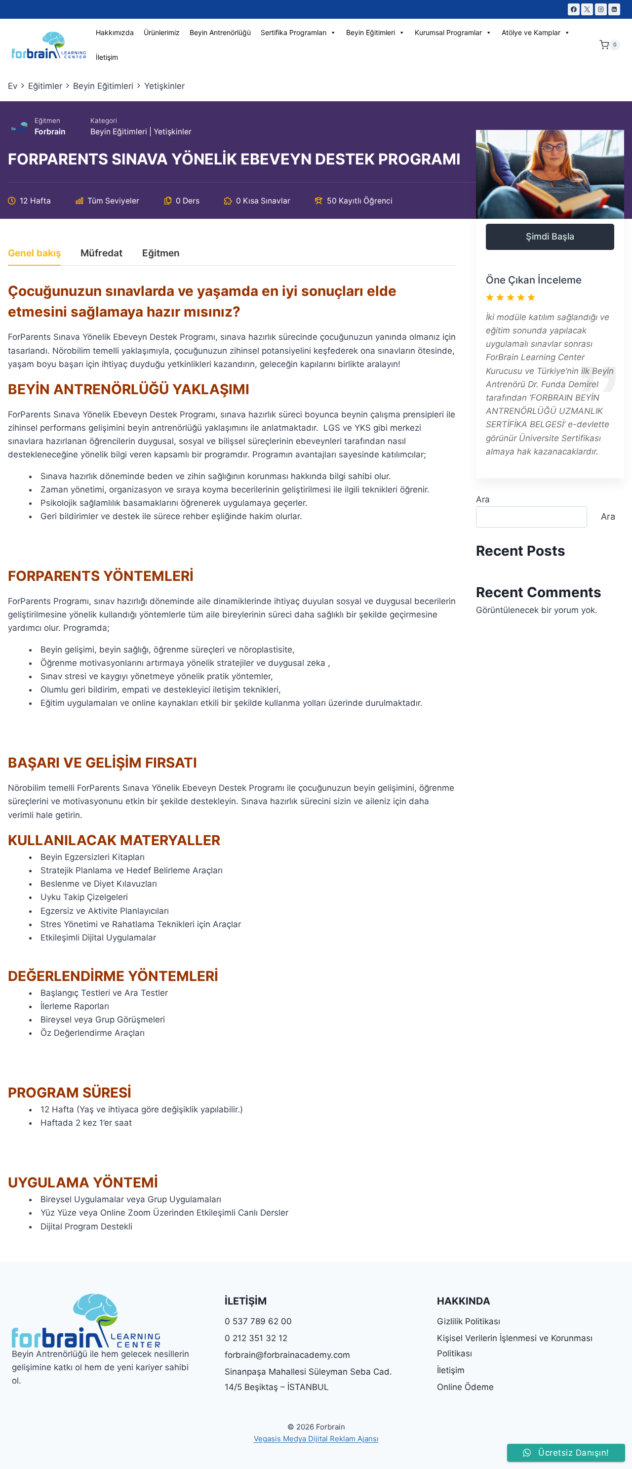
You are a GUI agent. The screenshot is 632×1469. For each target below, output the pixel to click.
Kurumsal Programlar (448, 32)
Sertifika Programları (293, 32)
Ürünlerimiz (162, 32)
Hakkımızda (115, 32)
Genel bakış (34, 253)
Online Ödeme (465, 1387)
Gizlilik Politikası (468, 1321)
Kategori (103, 120)
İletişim (107, 57)
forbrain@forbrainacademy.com (287, 1355)
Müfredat (101, 253)
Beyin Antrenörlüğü (220, 32)
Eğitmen (47, 120)
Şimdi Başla (550, 236)
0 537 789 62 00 (258, 1321)
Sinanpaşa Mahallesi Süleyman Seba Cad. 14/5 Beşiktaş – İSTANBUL (308, 1379)
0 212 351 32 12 (256, 1338)
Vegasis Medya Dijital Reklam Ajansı (316, 1438)
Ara (483, 499)
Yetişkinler (173, 131)
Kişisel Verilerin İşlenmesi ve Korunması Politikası (514, 1345)
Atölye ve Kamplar (531, 32)
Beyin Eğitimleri (370, 32)
